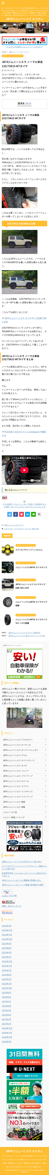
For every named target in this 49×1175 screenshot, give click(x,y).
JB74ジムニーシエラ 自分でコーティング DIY (26, 636)
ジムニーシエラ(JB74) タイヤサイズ (31, 567)
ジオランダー (8, 529)
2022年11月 (7, 966)
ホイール (28, 529)
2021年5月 (6, 1010)
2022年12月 (7, 961)
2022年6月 (7, 975)
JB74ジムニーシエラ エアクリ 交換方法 (24, 633)
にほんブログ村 (9, 895)
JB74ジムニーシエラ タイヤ (14, 525)
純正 (37, 529)
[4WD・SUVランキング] (8, 902)
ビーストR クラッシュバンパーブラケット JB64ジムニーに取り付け (24, 867)
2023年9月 (7, 943)
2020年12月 (7, 1028)
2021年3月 (6, 1019)
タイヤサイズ (19, 529)
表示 (28, 103)
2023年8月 (7, 948)
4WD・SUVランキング (12, 906)
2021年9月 (6, 992)
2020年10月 (7, 1037)
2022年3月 (7, 983)
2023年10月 (7, 939)
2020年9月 (7, 1041)
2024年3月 (7, 926)
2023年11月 (7, 934)
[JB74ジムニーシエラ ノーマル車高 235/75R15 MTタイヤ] (27, 514)
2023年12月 (7, 930)
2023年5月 (7, 952)
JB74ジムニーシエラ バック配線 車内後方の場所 (23, 885)
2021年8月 (6, 997)
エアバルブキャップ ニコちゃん (29, 549)
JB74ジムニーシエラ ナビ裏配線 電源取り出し (22, 880)
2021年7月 (6, 1001)
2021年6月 (6, 1006)
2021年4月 (6, 1015)
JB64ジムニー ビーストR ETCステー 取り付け (22, 861)
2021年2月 (6, 1024)
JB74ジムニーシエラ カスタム (24, 18)
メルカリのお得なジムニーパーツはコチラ (24, 47)
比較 (33, 529)
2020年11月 (7, 1032)
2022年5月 (7, 979)
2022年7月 (6, 970)
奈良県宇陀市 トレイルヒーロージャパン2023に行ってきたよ (24, 874)
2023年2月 (7, 957)
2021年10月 (7, 988)
